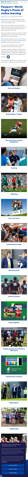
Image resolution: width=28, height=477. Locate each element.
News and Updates (14, 88)
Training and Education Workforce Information (14, 349)
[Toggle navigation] (22, 2)
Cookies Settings (1, 475)
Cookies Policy (4, 461)
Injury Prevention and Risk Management (14, 141)
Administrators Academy (14, 377)
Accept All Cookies (13, 465)
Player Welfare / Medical (14, 114)
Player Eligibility (14, 323)
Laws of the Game (14, 218)
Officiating (14, 194)
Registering (4, 19)
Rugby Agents (14, 403)
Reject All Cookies (13, 469)
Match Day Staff (14, 270)
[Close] (24, 444)
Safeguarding (14, 429)
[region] (13, 459)
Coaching (14, 168)
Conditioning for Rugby (14, 244)
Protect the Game (14, 296)
